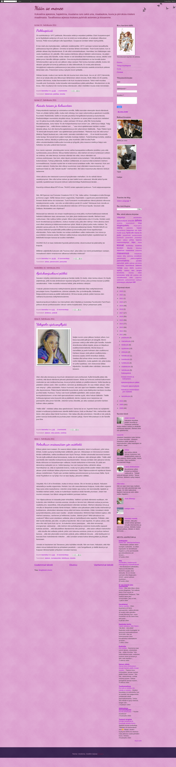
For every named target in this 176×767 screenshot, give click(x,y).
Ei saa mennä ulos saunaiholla (126, 585)
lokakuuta (125, 345)
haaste (139, 228)
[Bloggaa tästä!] (74, 91)
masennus (123, 253)
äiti (134, 282)
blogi (140, 223)
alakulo (47, 433)
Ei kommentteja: (64, 258)
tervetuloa (120, 273)
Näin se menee (48, 8)
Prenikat (120, 72)
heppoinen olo (131, 230)
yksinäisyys (121, 282)
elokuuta (124, 352)
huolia (119, 233)
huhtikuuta (125, 363)
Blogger (100, 754)
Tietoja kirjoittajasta (124, 66)
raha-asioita (55, 433)
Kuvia (119, 69)
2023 (121, 291)
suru (132, 268)
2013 (121, 327)
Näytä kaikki (138, 740)
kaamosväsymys (123, 242)
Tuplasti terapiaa (125, 719)
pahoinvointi (54, 262)
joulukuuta (125, 338)
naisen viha (121, 256)
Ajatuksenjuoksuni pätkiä (51, 273)
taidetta (126, 270)
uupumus (138, 277)
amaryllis (131, 221)
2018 (121, 309)
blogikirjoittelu (123, 225)
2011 (121, 334)
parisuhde (63, 262)
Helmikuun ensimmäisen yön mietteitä (59, 444)
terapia (139, 270)
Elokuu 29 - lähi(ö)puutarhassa (129, 542)
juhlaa (131, 240)
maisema (138, 250)
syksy (119, 270)
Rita (120, 561)
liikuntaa (139, 248)
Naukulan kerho (125, 624)
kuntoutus (129, 246)
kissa (140, 242)
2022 (121, 295)
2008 (121, 408)
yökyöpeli (129, 282)
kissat (120, 245)
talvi (132, 270)
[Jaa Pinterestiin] (79, 91)
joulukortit (120, 237)
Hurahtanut (123, 604)
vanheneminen (130, 280)
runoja (119, 268)
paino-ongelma (136, 258)
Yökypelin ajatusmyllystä (51, 324)
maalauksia (130, 250)
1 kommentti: (63, 91)
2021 (121, 298)
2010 (121, 401)
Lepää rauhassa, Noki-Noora (129, 626)
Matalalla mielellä (131, 518)
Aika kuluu (120, 484)
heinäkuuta (125, 356)
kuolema (138, 246)
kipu (133, 242)
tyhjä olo (129, 275)
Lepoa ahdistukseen (132, 467)
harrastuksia (121, 230)
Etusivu (73, 565)
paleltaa (56, 94)
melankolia (138, 254)
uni (140, 275)
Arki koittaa (123, 648)
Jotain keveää (130, 418)
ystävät (54, 313)
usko (131, 277)
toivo (140, 273)
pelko (127, 263)
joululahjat (138, 237)
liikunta (129, 248)
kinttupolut (123, 541)
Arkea (127, 450)
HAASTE (120, 435)
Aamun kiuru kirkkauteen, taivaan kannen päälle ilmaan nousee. (129, 668)
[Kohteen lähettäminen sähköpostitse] (72, 91)
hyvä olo (130, 233)
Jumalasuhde (56, 558)
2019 (121, 306)
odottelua (130, 256)
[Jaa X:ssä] (75, 91)
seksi (126, 268)
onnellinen (138, 256)
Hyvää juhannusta (125, 712)
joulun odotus (122, 240)
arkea (47, 262)
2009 (121, 404)
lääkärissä (48, 94)
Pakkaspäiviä (44, 31)
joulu (119, 235)
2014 (121, 324)
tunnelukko (121, 275)
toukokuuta (125, 359)
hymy (124, 233)
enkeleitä (129, 228)
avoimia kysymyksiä (125, 223)
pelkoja (132, 263)
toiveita (62, 94)
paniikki (139, 261)
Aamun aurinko (124, 606)
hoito (140, 230)
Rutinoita (122, 646)
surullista (138, 268)
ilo (141, 233)
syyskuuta (125, 348)
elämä (119, 228)
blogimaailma (138, 225)
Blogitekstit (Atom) (45, 570)
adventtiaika (137, 217)
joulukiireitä (127, 235)
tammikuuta (125, 396)
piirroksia (138, 263)
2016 (121, 316)
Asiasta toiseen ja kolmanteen (54, 106)
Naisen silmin (124, 664)
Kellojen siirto (129, 509)
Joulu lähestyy (130, 499)
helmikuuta (125, 370)
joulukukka (129, 237)
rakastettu (120, 265)
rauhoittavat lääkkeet (133, 265)
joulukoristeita (137, 235)
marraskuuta (126, 341)
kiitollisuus (65, 558)
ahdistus (48, 313)
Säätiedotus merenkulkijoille (125, 709)
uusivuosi (120, 280)
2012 (121, 331)
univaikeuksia (122, 277)
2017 (121, 313)
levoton (120, 248)
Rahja (121, 588)
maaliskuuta (126, 366)
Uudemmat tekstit (43, 565)
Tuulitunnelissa (125, 686)
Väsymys (121, 217)
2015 (121, 320)
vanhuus (139, 280)
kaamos (139, 240)
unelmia (63, 433)
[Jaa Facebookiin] (77, 91)
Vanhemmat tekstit (103, 565)
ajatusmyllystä (122, 221)
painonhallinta (123, 261)
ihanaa (136, 233)
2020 (121, 302)
